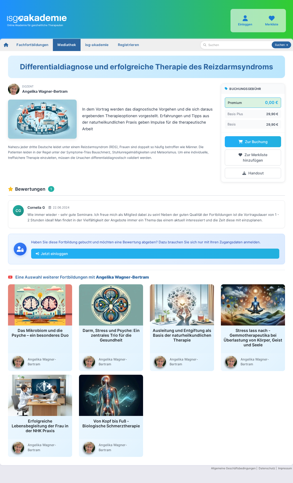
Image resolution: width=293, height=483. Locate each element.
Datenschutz (267, 468)
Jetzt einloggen (54, 253)
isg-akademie (97, 45)
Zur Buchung (256, 141)
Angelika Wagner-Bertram (45, 91)
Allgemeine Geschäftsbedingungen (233, 468)
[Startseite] (6, 45)
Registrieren (128, 45)
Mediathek (66, 45)
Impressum (285, 468)
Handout (255, 173)
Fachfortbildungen (32, 45)
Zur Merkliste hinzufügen (255, 157)
